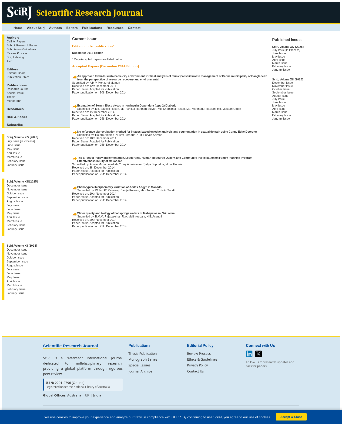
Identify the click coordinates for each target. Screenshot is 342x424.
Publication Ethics (18, 77)
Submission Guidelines (21, 49)
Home (18, 28)
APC (10, 61)
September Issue (17, 197)
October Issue (15, 193)
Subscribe (15, 125)
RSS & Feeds (17, 117)
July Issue (13, 205)
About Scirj (36, 28)
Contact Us (195, 371)
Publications (92, 28)
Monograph (14, 101)
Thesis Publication (142, 353)
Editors (72, 28)
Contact (134, 28)
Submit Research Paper (22, 45)
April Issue (13, 153)
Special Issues (139, 365)
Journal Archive (140, 371)
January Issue (15, 165)
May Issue (13, 149)
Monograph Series (142, 359)
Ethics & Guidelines (202, 359)
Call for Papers (16, 41)
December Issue (17, 185)
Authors (55, 28)
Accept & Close (291, 417)
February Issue (16, 161)
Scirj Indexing (15, 57)
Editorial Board (16, 73)
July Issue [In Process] (21, 141)
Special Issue (15, 93)
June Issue (13, 145)
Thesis (11, 97)
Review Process (17, 53)
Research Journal (18, 89)
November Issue (17, 189)
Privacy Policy (197, 365)
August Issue (15, 201)
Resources (115, 28)
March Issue (14, 157)
